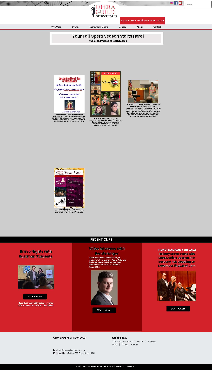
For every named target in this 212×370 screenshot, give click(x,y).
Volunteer (152, 341)
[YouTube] (180, 3)
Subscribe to (121, 341)
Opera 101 (139, 341)
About (124, 344)
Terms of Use (119, 367)
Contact (134, 344)
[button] (56, 27)
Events (114, 344)
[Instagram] (171, 3)
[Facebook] (176, 3)
